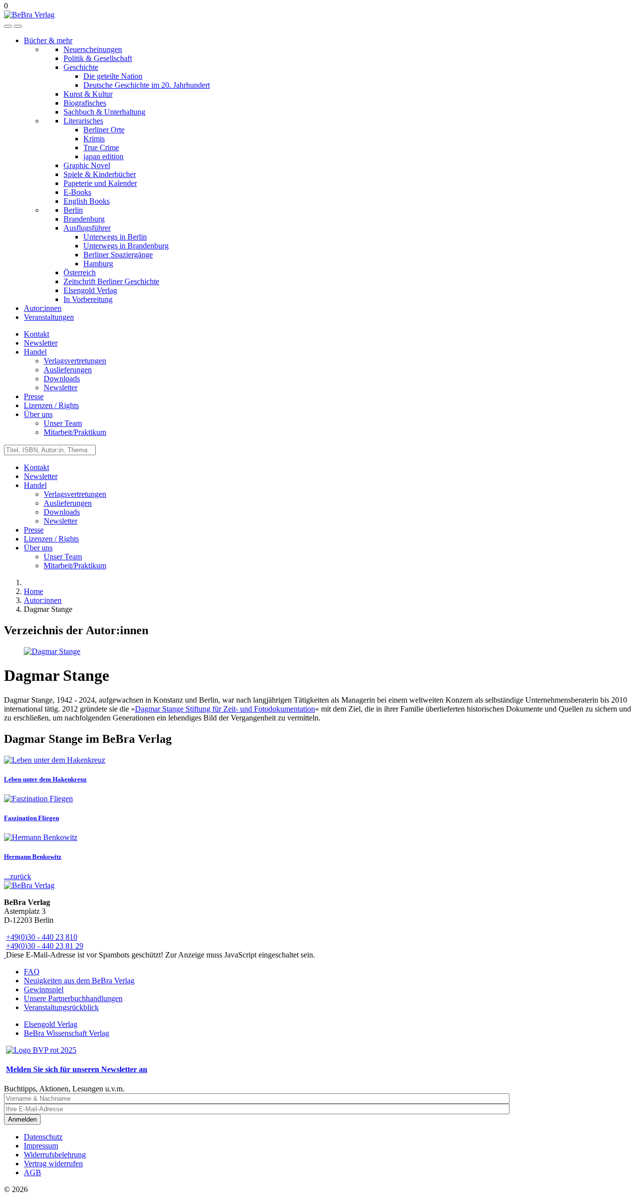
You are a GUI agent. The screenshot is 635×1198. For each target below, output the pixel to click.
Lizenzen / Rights (51, 405)
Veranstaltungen (49, 317)
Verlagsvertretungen (75, 361)
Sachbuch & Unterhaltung (104, 112)
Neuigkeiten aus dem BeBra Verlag (79, 980)
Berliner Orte (104, 129)
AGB (32, 1172)
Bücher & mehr (48, 40)
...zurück (17, 876)
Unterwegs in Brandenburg (126, 245)
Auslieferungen (68, 369)
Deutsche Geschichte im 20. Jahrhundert (146, 85)
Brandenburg (84, 219)
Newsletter (41, 343)
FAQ (32, 971)
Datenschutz (43, 1137)
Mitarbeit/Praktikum (75, 432)
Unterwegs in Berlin (115, 237)
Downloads (62, 378)
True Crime (101, 147)
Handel (35, 352)
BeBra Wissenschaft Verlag (66, 1033)
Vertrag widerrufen (53, 1163)
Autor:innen (43, 308)
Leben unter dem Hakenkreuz (45, 779)
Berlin (73, 210)
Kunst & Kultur (88, 94)
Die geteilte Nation (112, 76)
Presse (34, 396)
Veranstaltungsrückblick (61, 1007)
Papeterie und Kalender (100, 183)
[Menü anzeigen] (18, 26)
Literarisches (83, 121)
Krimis (94, 138)
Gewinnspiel (44, 989)
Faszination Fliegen (31, 818)
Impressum (41, 1145)
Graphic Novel (87, 165)
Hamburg (98, 263)
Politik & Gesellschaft (98, 58)
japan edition (103, 156)
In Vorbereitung (88, 299)
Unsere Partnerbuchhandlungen (73, 998)
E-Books (77, 192)
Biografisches (85, 103)
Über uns (38, 414)
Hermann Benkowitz (33, 856)
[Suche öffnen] (8, 26)
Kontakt (36, 334)
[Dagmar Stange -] (52, 651)
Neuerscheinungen (93, 49)
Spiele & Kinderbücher (100, 174)
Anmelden (22, 1119)
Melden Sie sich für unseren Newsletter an (76, 1069)
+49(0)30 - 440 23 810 (41, 937)
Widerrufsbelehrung (55, 1154)
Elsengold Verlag (90, 290)
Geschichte (81, 67)
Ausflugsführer (87, 228)
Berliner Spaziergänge (118, 254)
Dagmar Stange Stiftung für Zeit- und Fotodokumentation (225, 709)
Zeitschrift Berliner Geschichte (111, 281)
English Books (87, 201)
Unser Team (63, 423)
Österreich (80, 272)
